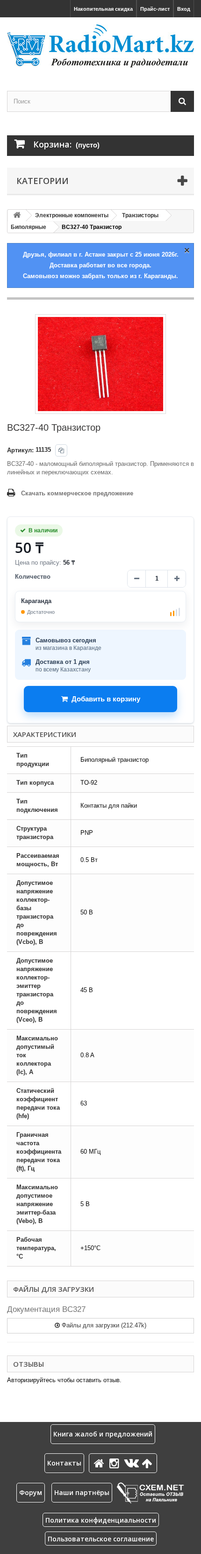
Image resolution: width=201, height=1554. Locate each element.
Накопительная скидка (103, 9)
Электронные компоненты (71, 215)
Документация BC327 (46, 1309)
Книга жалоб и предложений (102, 1433)
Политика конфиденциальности (100, 1520)
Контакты (64, 1462)
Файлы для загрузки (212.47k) (103, 1325)
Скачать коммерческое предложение (77, 493)
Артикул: (20, 450)
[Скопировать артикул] (61, 450)
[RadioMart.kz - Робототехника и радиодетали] (100, 45)
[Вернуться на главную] (17, 215)
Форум (30, 1492)
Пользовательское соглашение (101, 1538)
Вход (183, 9)
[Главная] (100, 1463)
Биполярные (28, 227)
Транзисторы (140, 215)
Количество (32, 576)
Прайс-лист (155, 9)
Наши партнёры (81, 1492)
